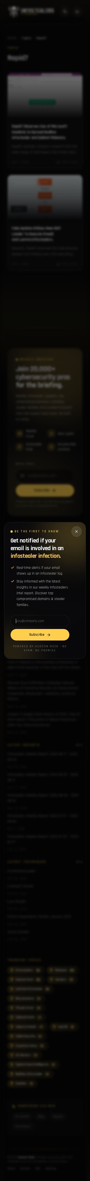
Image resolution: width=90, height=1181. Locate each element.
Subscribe (36, 634)
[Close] (77, 531)
